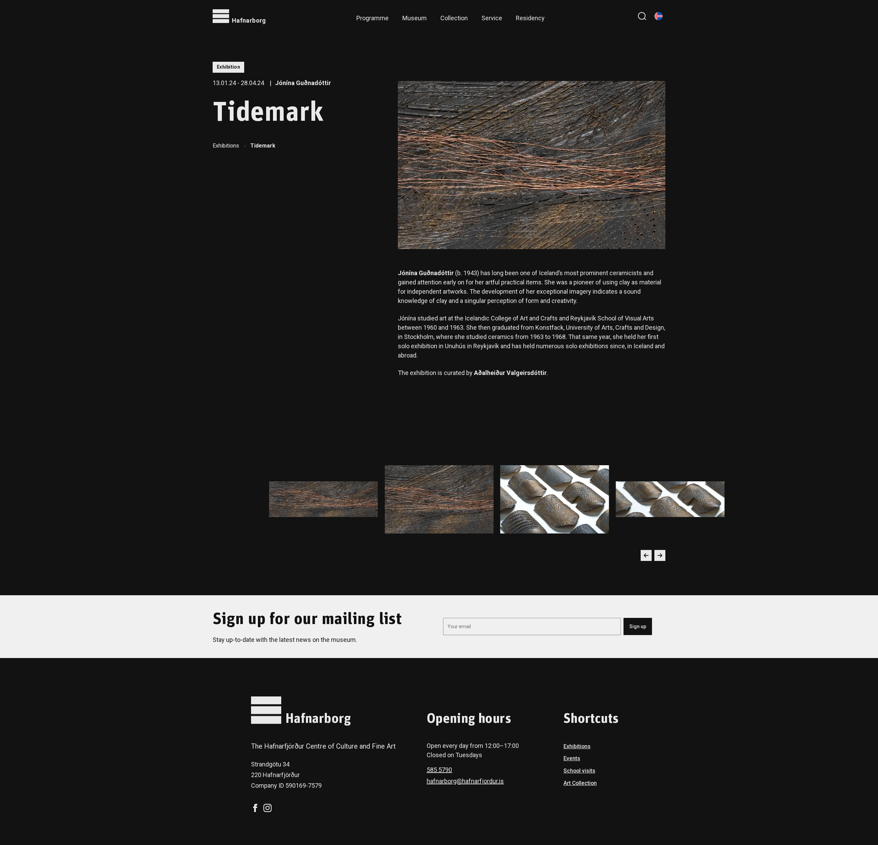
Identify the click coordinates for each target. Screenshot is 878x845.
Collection (454, 18)
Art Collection (580, 783)
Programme (372, 18)
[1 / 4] (439, 499)
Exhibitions (226, 145)
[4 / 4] (323, 499)
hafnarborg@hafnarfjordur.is (465, 781)
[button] (646, 555)
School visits (579, 770)
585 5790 (439, 769)
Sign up (637, 626)
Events (571, 758)
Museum (414, 18)
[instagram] (267, 808)
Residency (530, 18)
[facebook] (255, 808)
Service (492, 18)
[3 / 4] (670, 499)
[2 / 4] (554, 499)
